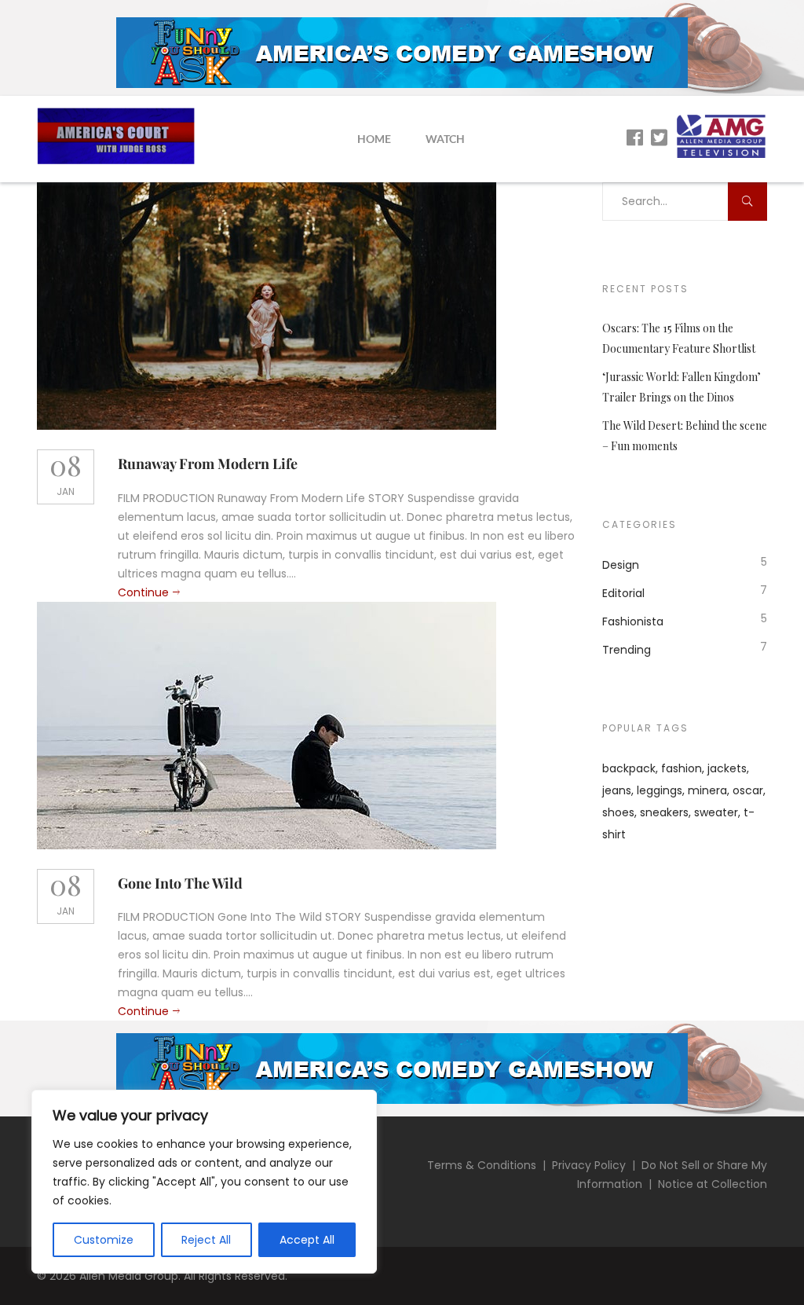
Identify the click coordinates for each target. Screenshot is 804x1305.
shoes (618, 812)
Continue (143, 592)
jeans (616, 790)
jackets (727, 768)
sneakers (664, 812)
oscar (748, 790)
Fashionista (632, 621)
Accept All (307, 1240)
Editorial (623, 593)
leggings (659, 790)
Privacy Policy (589, 1165)
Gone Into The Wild (180, 883)
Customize (103, 1240)
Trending (626, 650)
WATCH (445, 138)
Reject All (206, 1240)
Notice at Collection (712, 1184)
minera (707, 790)
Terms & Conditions (481, 1165)
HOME (374, 138)
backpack (629, 768)
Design (620, 565)
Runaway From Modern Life (208, 463)
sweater (716, 812)
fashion (681, 768)
